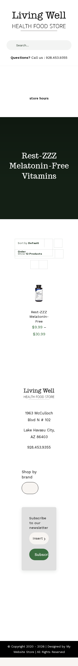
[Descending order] (58, 243)
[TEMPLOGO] (39, 387)
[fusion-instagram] (42, 616)
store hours (39, 98)
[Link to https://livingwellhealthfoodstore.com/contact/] (32, 92)
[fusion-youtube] (50, 616)
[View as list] (43, 264)
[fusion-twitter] (35, 616)
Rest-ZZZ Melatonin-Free (39, 316)
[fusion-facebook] (27, 616)
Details (35, 300)
